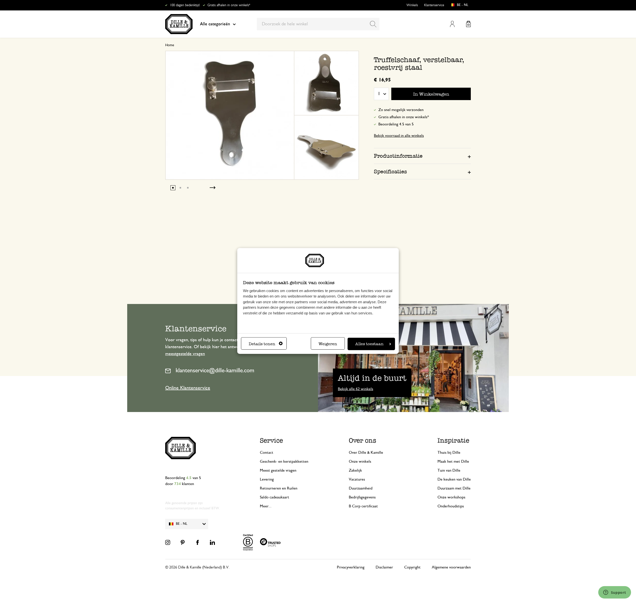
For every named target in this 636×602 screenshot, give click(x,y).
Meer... (266, 506)
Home (169, 45)
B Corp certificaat (363, 506)
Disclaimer (384, 567)
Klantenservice (434, 5)
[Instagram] (167, 542)
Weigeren (327, 343)
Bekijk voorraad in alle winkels (399, 136)
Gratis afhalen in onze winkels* (228, 5)
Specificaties (390, 171)
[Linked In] (212, 542)
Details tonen (262, 343)
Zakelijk (355, 470)
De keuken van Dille (454, 479)
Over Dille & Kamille (366, 452)
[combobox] (318, 24)
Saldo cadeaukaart (274, 497)
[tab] (422, 155)
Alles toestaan (369, 343)
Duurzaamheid (360, 488)
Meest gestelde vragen (278, 470)
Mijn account (452, 24)
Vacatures (357, 479)
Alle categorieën (215, 24)
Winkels (412, 5)
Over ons (362, 440)
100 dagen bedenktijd (184, 5)
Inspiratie (453, 440)
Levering (267, 479)
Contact (266, 452)
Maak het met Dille (453, 461)
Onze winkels (360, 461)
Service (271, 440)
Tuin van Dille (448, 470)
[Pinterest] (182, 542)
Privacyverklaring (350, 567)
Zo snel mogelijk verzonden (401, 110)
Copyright (412, 567)
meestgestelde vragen (185, 354)
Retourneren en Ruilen (278, 488)
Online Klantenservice (187, 387)
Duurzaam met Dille (454, 488)
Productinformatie (398, 156)
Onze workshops (451, 497)
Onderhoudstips (450, 506)
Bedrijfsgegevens (362, 497)
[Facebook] (197, 542)
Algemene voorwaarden (451, 567)
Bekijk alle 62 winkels (355, 389)
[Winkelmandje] (468, 24)
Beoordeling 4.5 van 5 (396, 124)
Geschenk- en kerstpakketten (284, 461)
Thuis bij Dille (448, 452)
